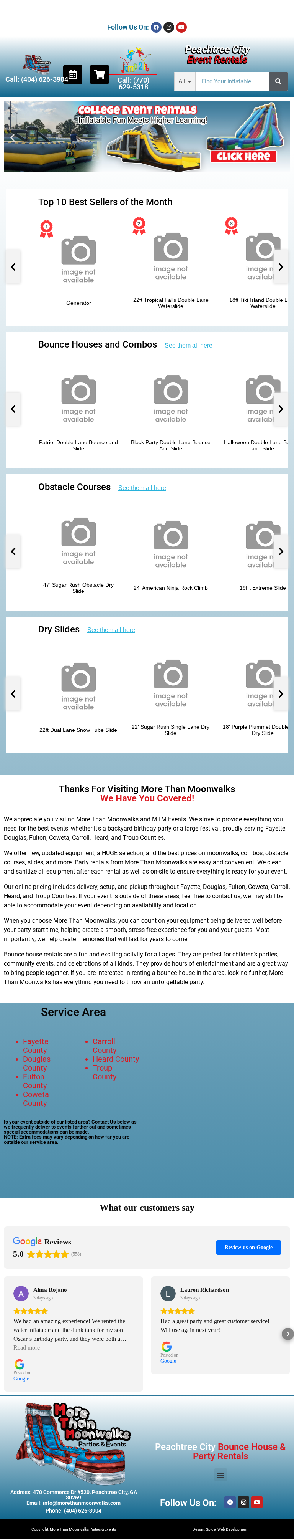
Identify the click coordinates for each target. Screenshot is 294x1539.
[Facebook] (156, 27)
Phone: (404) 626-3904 (73, 1511)
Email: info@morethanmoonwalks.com (73, 1503)
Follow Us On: (128, 27)
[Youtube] (181, 27)
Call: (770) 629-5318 (133, 83)
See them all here (188, 345)
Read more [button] (26, 1347)
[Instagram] (168, 27)
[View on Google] (21, 1293)
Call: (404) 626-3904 (36, 79)
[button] (12, 137)
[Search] (278, 81)
